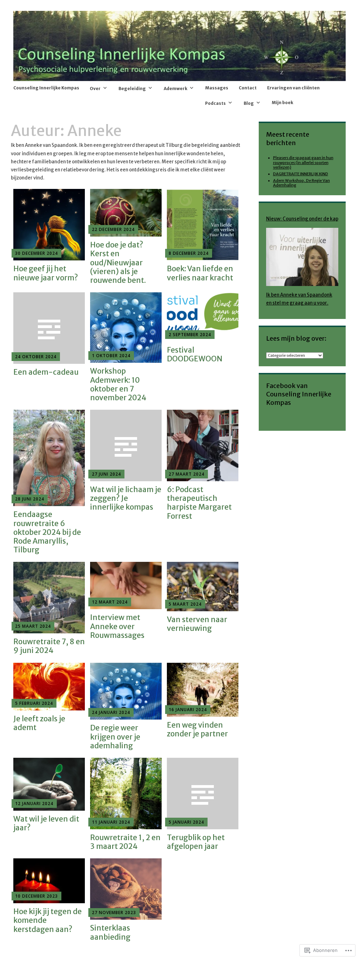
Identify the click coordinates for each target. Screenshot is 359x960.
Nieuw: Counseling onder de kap (302, 219)
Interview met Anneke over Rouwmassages (117, 626)
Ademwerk (175, 88)
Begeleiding (132, 88)
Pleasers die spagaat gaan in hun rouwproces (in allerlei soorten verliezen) (303, 162)
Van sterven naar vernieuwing (197, 624)
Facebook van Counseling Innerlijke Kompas (298, 394)
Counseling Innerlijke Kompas (46, 87)
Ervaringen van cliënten (293, 87)
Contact (248, 87)
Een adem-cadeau (46, 372)
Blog (249, 103)
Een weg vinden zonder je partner (197, 729)
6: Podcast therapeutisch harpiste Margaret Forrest (199, 503)
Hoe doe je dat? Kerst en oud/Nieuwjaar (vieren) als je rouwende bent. (118, 262)
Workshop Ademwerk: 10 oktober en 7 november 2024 (118, 384)
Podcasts (215, 103)
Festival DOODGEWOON (194, 354)
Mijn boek (282, 102)
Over (95, 88)
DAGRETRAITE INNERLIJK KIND (300, 173)
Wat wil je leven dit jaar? (46, 823)
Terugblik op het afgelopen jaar (196, 842)
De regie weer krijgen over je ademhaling (115, 736)
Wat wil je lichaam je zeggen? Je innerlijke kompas (125, 498)
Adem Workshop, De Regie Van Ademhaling (301, 183)
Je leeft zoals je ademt (39, 723)
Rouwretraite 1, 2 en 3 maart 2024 (125, 842)
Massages (216, 87)
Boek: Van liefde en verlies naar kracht (200, 273)
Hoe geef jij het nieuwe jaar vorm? (45, 273)
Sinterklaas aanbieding (110, 932)
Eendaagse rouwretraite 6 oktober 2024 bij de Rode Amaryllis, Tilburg (47, 532)
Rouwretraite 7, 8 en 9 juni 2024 (49, 646)
